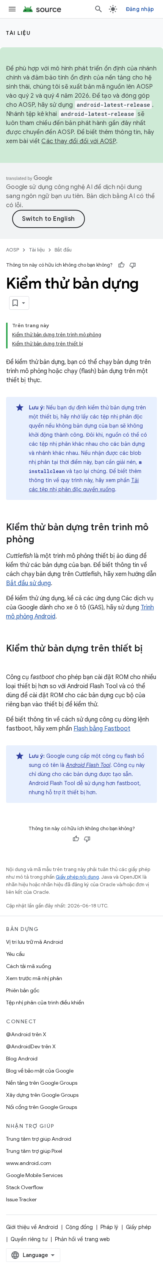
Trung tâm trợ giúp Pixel (34, 1151)
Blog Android (22, 1058)
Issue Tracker (21, 1199)
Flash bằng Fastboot (102, 728)
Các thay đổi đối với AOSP (78, 141)
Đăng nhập (140, 9)
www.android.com (28, 1163)
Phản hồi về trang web (82, 1239)
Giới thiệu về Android (32, 1227)
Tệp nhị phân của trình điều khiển (45, 1002)
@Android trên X (26, 1034)
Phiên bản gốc (22, 990)
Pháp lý (109, 1227)
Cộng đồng (79, 1227)
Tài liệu (18, 33)
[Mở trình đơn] (12, 9)
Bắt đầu (63, 250)
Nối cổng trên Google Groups (41, 1107)
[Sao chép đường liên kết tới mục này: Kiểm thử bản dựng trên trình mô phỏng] (41, 540)
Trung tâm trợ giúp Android (38, 1138)
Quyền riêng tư (29, 1239)
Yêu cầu (15, 954)
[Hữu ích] (121, 265)
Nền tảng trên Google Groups (41, 1082)
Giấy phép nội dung (77, 877)
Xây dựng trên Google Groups (42, 1094)
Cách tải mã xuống (28, 966)
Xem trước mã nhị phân (34, 978)
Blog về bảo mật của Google (40, 1070)
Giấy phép (138, 1227)
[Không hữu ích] (132, 265)
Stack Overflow (24, 1187)
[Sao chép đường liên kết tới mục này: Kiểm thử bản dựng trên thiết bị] (13, 661)
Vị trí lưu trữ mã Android (34, 941)
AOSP (12, 250)
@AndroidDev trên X (31, 1046)
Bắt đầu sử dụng (28, 583)
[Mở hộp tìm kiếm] (98, 9)
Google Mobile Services (34, 1175)
